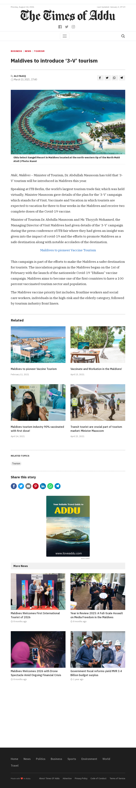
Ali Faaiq (20, 76)
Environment (89, 759)
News (28, 51)
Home (14, 759)
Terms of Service (117, 778)
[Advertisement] (68, 716)
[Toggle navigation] (64, 36)
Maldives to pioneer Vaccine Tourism (68, 250)
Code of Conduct (98, 778)
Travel (15, 765)
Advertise (67, 778)
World (106, 759)
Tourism (39, 51)
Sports (72, 759)
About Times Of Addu (49, 778)
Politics (40, 759)
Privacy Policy (81, 778)
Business (16, 51)
